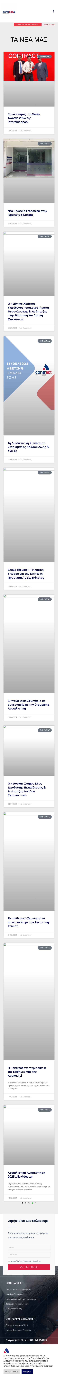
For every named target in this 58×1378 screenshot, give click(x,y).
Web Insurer (49, 24)
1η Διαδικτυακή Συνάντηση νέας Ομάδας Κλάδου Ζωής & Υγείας (28, 447)
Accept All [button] (27, 1371)
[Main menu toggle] (54, 11)
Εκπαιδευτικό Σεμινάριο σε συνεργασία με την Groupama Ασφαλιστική (28, 704)
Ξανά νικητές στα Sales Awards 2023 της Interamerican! (24, 118)
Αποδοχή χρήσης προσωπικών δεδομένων (26, 1261)
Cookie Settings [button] (11, 1371)
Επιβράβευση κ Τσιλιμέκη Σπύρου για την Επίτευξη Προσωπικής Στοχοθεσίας (26, 573)
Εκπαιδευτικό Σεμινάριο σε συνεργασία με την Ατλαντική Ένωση (28, 922)
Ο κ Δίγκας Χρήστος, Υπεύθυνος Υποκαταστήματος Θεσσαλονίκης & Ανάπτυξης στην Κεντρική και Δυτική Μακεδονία (29, 311)
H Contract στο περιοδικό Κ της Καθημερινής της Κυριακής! (27, 1071)
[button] (28, 24)
